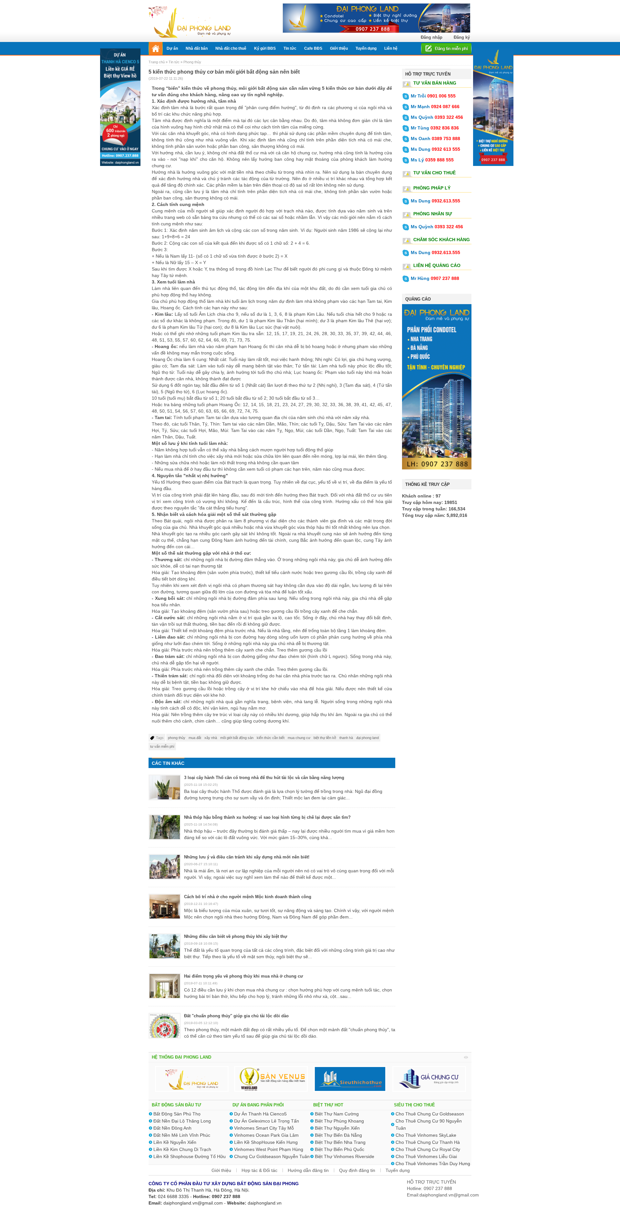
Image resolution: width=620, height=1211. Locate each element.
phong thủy (176, 738)
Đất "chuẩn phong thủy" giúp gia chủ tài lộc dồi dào (236, 1015)
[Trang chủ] (156, 48)
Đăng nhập (431, 37)
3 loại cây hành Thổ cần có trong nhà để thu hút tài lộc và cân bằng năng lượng (264, 777)
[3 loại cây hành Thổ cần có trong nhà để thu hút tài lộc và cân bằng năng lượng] (165, 791)
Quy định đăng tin (357, 1170)
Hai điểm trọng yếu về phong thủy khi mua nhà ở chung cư (243, 976)
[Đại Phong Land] (190, 21)
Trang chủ (157, 62)
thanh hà (346, 738)
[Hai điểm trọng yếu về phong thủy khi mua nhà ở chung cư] (165, 989)
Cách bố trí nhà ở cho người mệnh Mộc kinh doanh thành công (247, 896)
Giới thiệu (221, 1170)
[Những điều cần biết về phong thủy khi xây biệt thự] (165, 950)
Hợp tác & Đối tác (259, 1170)
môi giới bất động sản (236, 738)
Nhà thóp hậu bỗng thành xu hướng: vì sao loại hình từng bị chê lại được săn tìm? (267, 817)
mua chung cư (299, 738)
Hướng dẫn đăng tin (308, 1170)
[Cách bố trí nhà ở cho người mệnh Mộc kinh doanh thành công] (165, 910)
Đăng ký (462, 37)
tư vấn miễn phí (162, 746)
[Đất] (165, 1029)
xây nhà (210, 738)
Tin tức (174, 62)
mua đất (195, 738)
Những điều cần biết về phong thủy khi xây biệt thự (235, 936)
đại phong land (367, 738)
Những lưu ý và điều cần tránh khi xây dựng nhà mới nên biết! (246, 857)
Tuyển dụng (398, 1170)
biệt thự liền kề (325, 738)
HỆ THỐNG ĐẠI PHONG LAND (181, 1057)
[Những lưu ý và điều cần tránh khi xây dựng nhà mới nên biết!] (165, 870)
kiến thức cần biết (270, 738)
